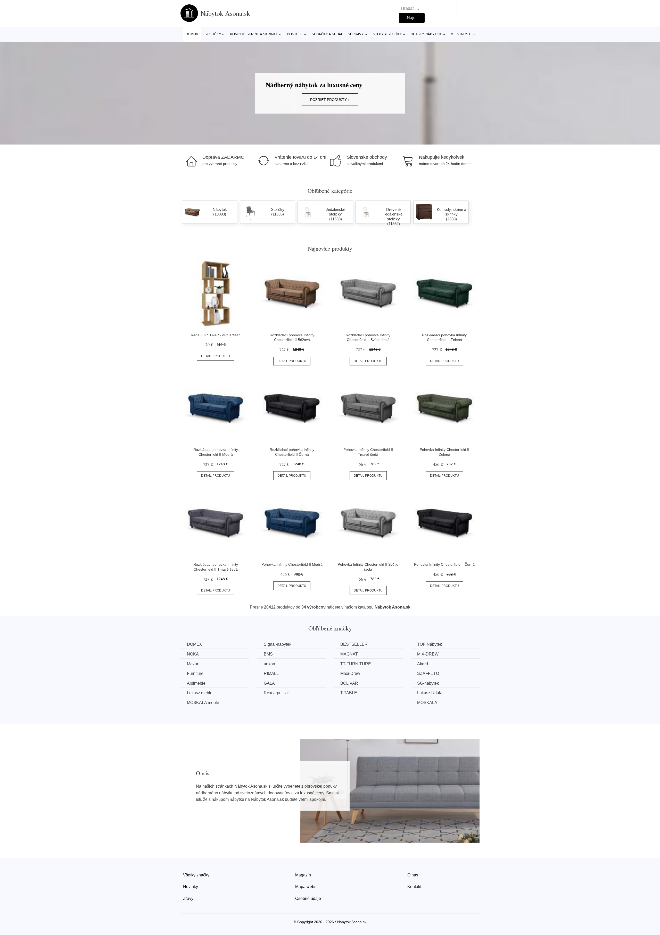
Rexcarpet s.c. (277, 693)
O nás (412, 875)
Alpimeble (196, 683)
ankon (269, 664)
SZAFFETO (428, 673)
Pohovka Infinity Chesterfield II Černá (444, 564)
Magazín (303, 875)
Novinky (190, 886)
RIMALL (271, 673)
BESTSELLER (354, 644)
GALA (269, 683)
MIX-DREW (428, 654)
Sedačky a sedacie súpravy (338, 34)
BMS (268, 654)
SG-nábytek (428, 683)
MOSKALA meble (203, 702)
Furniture (195, 673)
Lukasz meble (199, 693)
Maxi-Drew (350, 673)
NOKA (193, 654)
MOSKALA (427, 702)
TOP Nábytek (429, 644)
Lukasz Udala (429, 693)
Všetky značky (196, 875)
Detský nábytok (426, 34)
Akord (422, 664)
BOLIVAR (349, 683)
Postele (295, 34)
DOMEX (194, 644)
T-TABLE (348, 693)
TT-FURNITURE (355, 664)
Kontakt (414, 886)
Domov (192, 34)
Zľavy (188, 898)
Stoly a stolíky (387, 34)
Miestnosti (461, 34)
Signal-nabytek (277, 644)
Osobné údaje (308, 898)
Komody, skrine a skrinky (254, 34)
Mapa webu (306, 886)
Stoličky (212, 34)
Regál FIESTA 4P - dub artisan (216, 335)
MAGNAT (349, 654)
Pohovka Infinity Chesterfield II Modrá (292, 564)
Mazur (192, 664)
